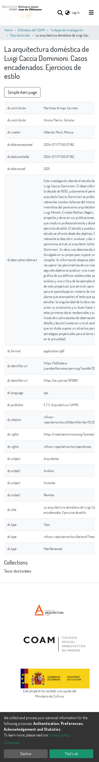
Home (8, 30)
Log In (76, 12)
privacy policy (59, 735)
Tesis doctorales (20, 35)
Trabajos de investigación (66, 30)
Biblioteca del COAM (31, 30)
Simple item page (22, 92)
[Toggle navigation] (91, 12)
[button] (67, 12)
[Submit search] (60, 12)
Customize (12, 742)
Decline (25, 753)
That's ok (71, 753)
